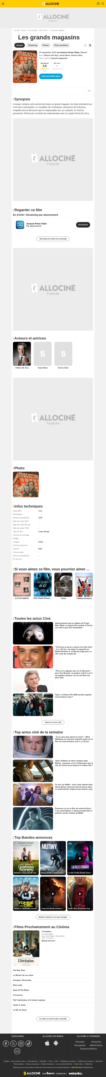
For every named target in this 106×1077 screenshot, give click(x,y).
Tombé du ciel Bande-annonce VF (26, 909)
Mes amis (57, 63)
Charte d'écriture (47, 1064)
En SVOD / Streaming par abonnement (35, 214)
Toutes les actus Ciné (53, 722)
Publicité (43, 1061)
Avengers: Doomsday (22, 980)
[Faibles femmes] (84, 585)
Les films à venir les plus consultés (53, 1019)
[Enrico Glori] (63, 354)
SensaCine (96, 1042)
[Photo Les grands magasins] (26, 484)
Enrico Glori (77, 55)
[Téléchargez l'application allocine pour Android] (57, 1043)
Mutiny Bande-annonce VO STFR (53, 873)
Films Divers (43, 30)
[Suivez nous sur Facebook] (6, 1043)
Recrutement (32, 1061)
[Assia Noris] (43, 354)
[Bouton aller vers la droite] (90, 45)
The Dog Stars (19, 970)
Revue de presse (32, 1064)
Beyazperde (79, 1045)
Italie (40, 511)
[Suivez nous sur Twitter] (13, 1043)
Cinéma (23, 30)
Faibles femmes (84, 598)
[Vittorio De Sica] (22, 354)
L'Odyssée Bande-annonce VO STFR (53, 909)
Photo (19, 468)
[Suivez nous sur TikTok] (29, 1043)
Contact (6, 1061)
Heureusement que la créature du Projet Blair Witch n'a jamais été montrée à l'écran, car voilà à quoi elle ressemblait (74, 625)
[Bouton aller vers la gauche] (85, 45)
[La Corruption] (22, 585)
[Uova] (63, 585)
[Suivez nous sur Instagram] (21, 1043)
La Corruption (22, 598)
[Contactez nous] (17, 1051)
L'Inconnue (17, 995)
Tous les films (32, 30)
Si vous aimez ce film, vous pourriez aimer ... (51, 569)
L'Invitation (46, 931)
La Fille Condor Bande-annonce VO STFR (80, 873)
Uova (63, 598)
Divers (84, 52)
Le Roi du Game (20, 1010)
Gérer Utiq (78, 1064)
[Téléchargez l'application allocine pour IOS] (49, 1043)
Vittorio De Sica (51, 55)
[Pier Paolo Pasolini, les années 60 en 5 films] (43, 585)
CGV (56, 1061)
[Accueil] (50, 4)
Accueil (16, 30)
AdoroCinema (96, 1045)
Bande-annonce (48, 941)
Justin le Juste (19, 1005)
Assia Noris (64, 55)
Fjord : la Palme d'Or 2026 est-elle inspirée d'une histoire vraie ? (73, 696)
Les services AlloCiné (64, 1064)
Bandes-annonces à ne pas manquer (53, 917)
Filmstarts (79, 1042)
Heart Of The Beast (21, 990)
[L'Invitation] (26, 948)
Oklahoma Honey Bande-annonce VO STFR (26, 873)
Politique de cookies (68, 1061)
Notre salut (17, 985)
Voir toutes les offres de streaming (53, 239)
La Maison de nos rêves (23, 975)
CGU (50, 1061)
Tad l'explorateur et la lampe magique (29, 1000)
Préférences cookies (85, 1061)
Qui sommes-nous (18, 1061)
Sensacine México (88, 1049)
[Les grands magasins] (25, 66)
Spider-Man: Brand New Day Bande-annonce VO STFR (80, 909)
